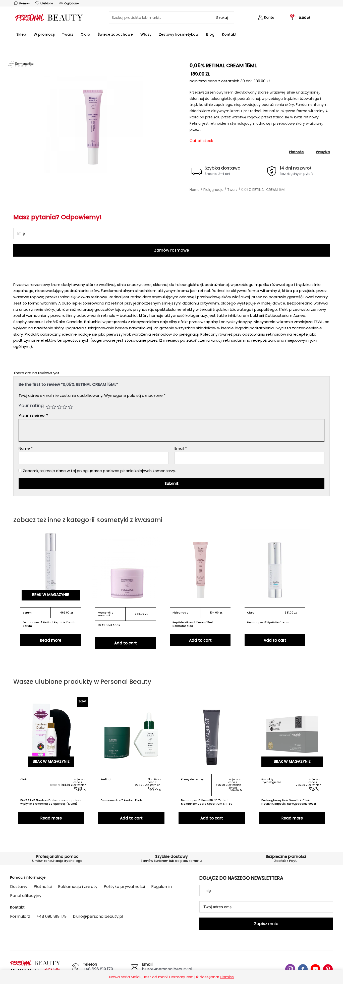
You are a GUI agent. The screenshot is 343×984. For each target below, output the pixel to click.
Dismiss (227, 976)
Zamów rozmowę (171, 250)
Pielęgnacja (213, 189)
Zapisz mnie (266, 924)
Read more (50, 640)
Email (181, 448)
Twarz (232, 189)
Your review (33, 415)
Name (26, 448)
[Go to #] (290, 969)
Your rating (31, 406)
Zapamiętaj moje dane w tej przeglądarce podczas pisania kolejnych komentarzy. (99, 470)
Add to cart (125, 643)
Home (195, 189)
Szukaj (222, 17)
